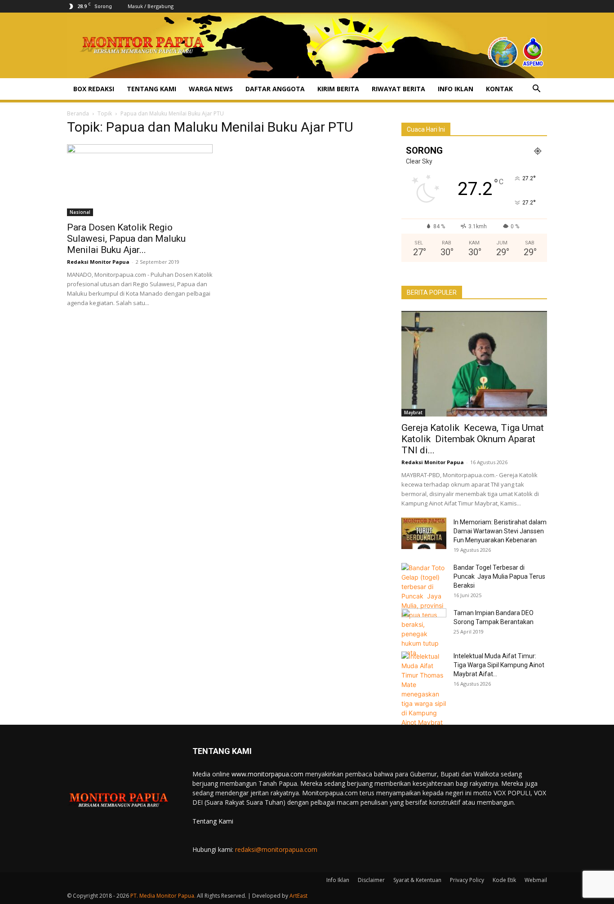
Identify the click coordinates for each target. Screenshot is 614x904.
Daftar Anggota (275, 88)
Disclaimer (371, 880)
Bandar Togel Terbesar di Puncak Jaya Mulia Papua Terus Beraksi (499, 576)
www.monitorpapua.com (267, 774)
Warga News (211, 88)
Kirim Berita (338, 88)
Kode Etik (504, 880)
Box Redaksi (93, 88)
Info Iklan (455, 88)
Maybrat (413, 412)
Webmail (536, 880)
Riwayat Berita (398, 88)
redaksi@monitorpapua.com (276, 849)
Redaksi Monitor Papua (98, 261)
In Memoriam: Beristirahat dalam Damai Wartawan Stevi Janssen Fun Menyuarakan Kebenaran (500, 531)
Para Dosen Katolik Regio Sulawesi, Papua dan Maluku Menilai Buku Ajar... (126, 238)
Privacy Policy (467, 880)
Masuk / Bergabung (151, 6)
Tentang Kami (151, 88)
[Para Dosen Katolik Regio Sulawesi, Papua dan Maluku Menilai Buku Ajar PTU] (140, 180)
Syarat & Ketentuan (417, 880)
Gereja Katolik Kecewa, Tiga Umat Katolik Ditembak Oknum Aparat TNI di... (472, 439)
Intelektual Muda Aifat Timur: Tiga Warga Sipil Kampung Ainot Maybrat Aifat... (499, 665)
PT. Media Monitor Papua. (163, 896)
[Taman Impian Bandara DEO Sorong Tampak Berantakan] (423, 624)
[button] (536, 89)
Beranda (78, 113)
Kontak (499, 88)
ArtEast (298, 896)
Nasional (80, 212)
